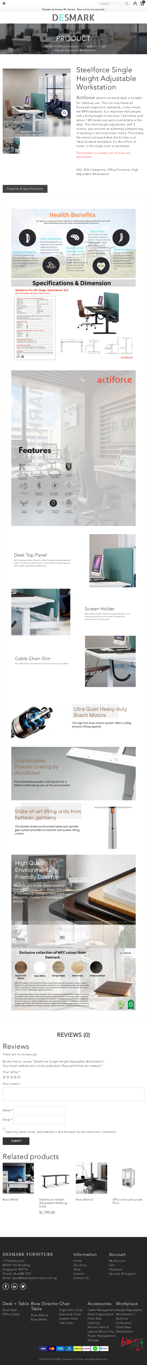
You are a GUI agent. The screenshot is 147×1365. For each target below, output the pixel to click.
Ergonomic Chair (71, 1310)
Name (8, 1110)
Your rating (11, 1072)
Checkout (115, 1269)
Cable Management (101, 1310)
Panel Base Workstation (124, 1329)
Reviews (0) (73, 1035)
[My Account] (135, 3)
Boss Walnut (39, 1315)
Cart (112, 1265)
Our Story (80, 1265)
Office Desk (11, 1314)
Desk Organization (101, 1314)
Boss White (39, 1319)
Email (8, 1120)
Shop (77, 1269)
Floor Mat (94, 1319)
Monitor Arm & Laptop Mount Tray (101, 1329)
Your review (12, 1084)
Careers (79, 1274)
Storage (93, 1340)
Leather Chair (68, 1319)
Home (48, 46)
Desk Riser (10, 1310)
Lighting (93, 1323)
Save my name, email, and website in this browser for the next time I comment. (61, 1132)
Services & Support (122, 1274)
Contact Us (81, 1278)
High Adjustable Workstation (107, 172)
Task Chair (66, 1323)
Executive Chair (70, 1314)
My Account (117, 1261)
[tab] (73, 1035)
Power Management (102, 1336)
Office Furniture (68, 46)
